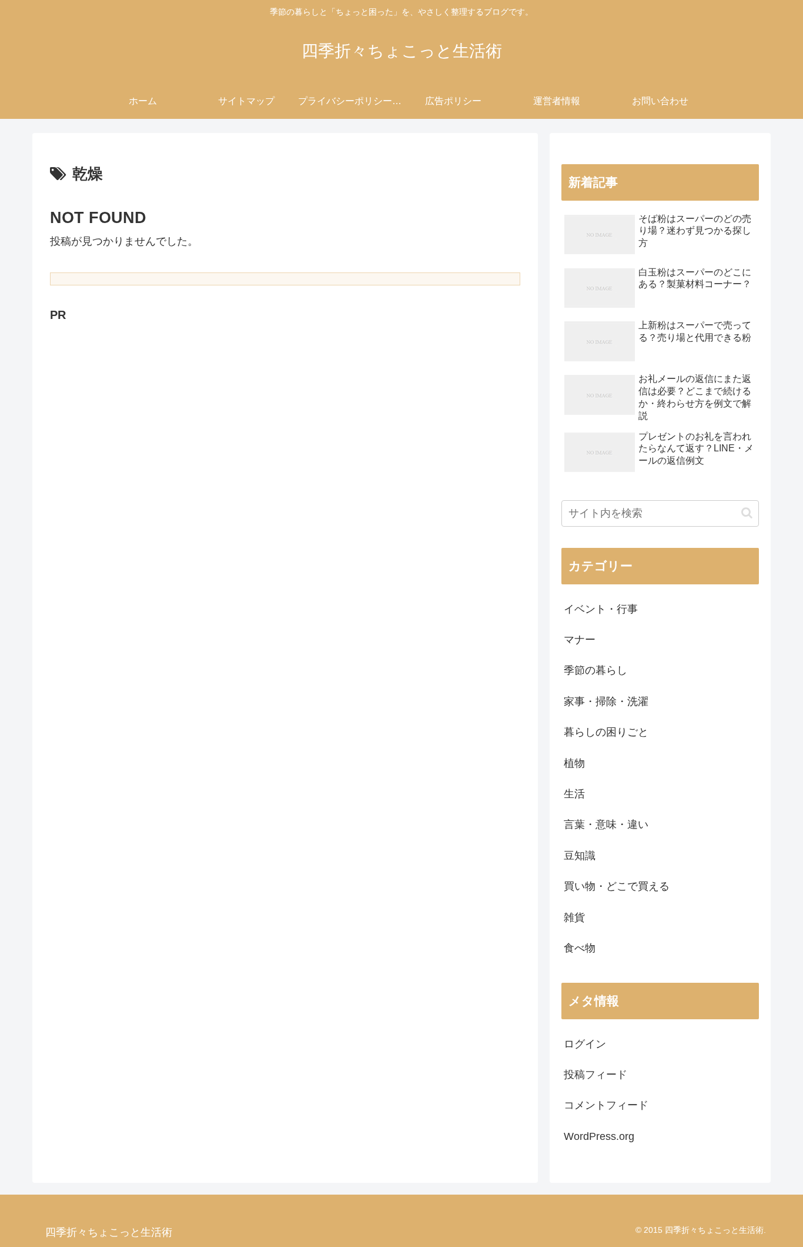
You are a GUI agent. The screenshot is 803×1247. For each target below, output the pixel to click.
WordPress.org (599, 1136)
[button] (747, 513)
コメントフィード (606, 1105)
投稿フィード (595, 1074)
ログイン (585, 1044)
